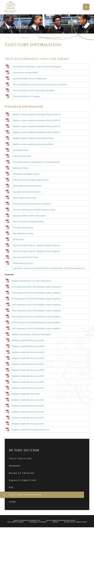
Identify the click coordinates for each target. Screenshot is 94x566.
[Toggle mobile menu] (86, 7)
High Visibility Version (15, 522)
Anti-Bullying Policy (22, 156)
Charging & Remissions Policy (26, 174)
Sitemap (55, 522)
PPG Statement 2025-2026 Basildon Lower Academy (36, 328)
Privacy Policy (69, 522)
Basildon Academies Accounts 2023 (28, 352)
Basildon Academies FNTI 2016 (26, 394)
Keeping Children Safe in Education (29, 216)
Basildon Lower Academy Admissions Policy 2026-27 (36, 132)
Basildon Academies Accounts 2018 (28, 382)
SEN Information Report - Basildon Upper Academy (36, 245)
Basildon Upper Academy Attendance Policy (33, 138)
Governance (24, 38)
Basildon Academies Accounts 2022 (28, 358)
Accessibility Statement (38, 522)
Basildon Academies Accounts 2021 (28, 364)
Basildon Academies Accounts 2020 (28, 370)
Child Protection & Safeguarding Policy (31, 180)
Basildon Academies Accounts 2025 (28, 340)
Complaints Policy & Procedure (27, 186)
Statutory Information (49, 38)
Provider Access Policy (23, 227)
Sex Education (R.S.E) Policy (25, 257)
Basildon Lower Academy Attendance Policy (33, 144)
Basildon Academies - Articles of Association (31, 334)
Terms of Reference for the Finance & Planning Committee (40, 84)
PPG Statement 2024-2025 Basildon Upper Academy (36, 299)
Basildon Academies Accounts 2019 (28, 376)
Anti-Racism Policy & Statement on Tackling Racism (36, 162)
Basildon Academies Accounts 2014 (28, 412)
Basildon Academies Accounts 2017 (28, 388)
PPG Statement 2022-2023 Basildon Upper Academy (36, 287)
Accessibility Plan (20, 150)
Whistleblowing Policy (23, 263)
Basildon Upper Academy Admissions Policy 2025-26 (36, 114)
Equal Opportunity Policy (24, 198)
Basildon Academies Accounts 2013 (28, 418)
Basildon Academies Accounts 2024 (28, 346)
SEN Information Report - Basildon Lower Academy (36, 251)
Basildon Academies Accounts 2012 (28, 424)
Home (7, 38)
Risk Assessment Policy (23, 233)
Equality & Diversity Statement (27, 192)
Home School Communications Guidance (32, 204)
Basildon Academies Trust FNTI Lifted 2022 (31, 281)
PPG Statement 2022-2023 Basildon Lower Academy (36, 311)
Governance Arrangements (25, 73)
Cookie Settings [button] (81, 522)
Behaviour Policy (20, 168)
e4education (70, 520)
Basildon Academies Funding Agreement (31, 430)
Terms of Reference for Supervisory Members (34, 90)
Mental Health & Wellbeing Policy (28, 222)
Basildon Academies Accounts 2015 (28, 406)
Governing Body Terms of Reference (30, 78)
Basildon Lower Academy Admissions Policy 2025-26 (36, 120)
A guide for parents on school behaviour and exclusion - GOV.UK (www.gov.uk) (49, 268)
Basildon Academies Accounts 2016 (28, 400)
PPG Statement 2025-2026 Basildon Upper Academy (36, 305)
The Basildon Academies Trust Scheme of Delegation (37, 67)
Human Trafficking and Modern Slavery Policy (34, 210)
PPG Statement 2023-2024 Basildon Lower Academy (36, 316)
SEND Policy (18, 239)
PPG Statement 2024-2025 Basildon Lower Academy (36, 322)
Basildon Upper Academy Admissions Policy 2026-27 (37, 126)
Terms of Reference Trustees (26, 96)
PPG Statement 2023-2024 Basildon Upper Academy (36, 293)
